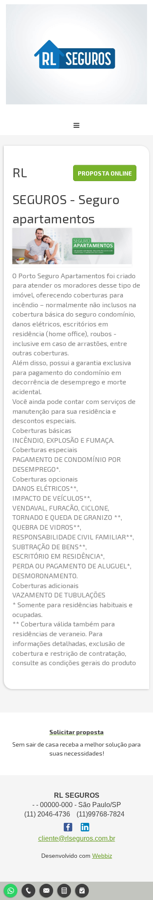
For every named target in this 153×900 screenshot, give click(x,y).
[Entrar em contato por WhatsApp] (10, 889)
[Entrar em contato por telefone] (28, 890)
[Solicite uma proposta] (64, 889)
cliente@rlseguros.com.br (76, 838)
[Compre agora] (82, 889)
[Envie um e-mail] (46, 889)
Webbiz (102, 855)
